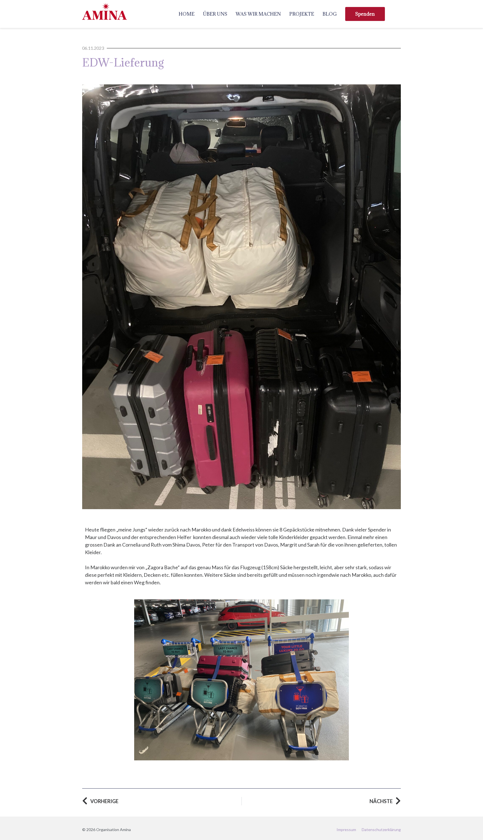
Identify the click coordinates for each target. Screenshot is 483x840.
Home (187, 14)
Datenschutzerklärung (381, 829)
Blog (330, 14)
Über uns (215, 14)
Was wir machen (258, 14)
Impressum (346, 829)
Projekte (301, 14)
